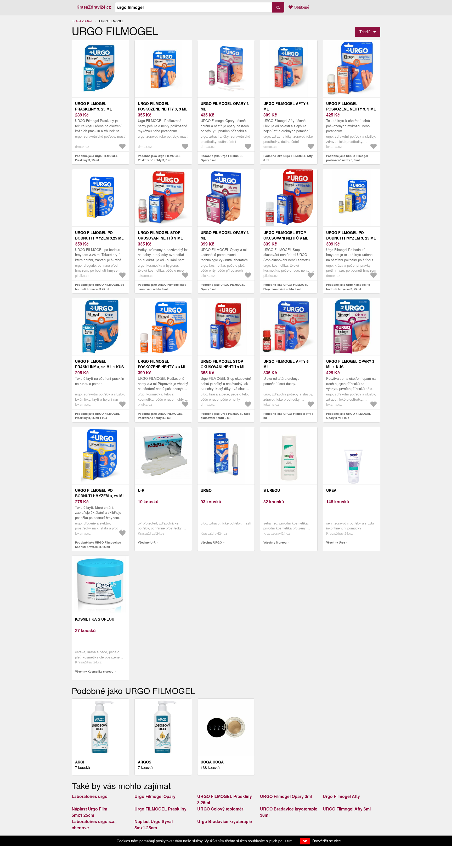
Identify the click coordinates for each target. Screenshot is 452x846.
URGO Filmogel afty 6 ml (286, 364)
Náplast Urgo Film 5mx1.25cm (89, 812)
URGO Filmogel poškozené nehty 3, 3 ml (351, 106)
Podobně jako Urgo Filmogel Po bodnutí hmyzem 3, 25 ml (348, 287)
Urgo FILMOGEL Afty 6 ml (286, 106)
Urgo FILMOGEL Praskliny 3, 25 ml (93, 106)
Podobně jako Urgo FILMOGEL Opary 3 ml (222, 158)
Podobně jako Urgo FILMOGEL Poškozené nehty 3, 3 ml (159, 158)
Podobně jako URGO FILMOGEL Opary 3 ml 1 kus (348, 416)
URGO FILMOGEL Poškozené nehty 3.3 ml (162, 364)
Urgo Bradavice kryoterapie (224, 821)
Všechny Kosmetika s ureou (94, 671)
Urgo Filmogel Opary (155, 796)
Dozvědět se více (326, 840)
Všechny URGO (211, 542)
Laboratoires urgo (90, 796)
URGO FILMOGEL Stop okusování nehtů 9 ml (285, 235)
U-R (141, 490)
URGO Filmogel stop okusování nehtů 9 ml (160, 235)
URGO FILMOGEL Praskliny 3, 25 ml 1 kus (99, 364)
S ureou (271, 490)
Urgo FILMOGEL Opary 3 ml (225, 106)
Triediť (364, 31)
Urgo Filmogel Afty (341, 796)
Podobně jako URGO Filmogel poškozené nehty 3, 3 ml (347, 158)
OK (305, 841)
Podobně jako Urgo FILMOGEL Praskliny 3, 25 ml (96, 158)
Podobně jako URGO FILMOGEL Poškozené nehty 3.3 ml (160, 416)
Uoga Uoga (212, 762)
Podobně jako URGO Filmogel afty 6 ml (288, 416)
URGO (206, 490)
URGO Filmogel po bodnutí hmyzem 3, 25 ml (100, 493)
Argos (144, 762)
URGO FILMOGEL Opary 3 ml (225, 235)
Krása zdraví (82, 21)
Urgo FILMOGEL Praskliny (160, 809)
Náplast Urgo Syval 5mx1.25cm (153, 824)
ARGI (79, 762)
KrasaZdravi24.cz (93, 7)
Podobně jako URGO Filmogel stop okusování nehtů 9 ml (162, 287)
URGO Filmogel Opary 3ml (286, 796)
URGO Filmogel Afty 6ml (347, 809)
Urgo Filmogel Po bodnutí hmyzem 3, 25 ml (351, 235)
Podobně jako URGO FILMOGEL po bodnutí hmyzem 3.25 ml (99, 287)
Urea (331, 490)
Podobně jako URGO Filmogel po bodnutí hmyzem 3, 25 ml (98, 544)
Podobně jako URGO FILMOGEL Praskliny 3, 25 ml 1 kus (97, 416)
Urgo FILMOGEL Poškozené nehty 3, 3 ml (163, 106)
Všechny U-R (147, 542)
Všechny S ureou (275, 542)
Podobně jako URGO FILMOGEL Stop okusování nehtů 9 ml (285, 287)
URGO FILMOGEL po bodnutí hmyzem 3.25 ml (99, 235)
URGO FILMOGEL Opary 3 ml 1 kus (350, 364)
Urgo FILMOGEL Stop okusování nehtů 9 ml (223, 364)
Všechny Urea (335, 542)
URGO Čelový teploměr (220, 809)
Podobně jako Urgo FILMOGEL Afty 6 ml (288, 158)
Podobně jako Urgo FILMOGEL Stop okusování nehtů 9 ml (226, 416)
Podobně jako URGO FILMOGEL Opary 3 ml (223, 287)
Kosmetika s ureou (94, 619)
